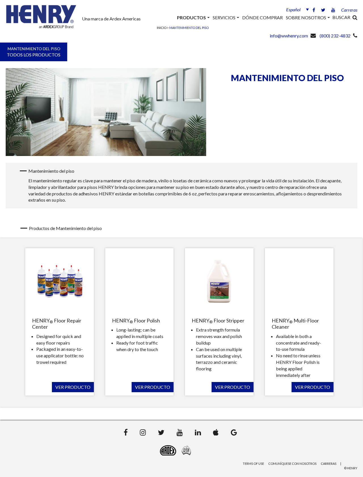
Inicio (161, 27)
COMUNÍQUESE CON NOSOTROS (292, 463)
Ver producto (72, 387)
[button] (296, 9)
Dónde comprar (262, 17)
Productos (192, 17)
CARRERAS (328, 463)
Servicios (224, 17)
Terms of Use (253, 463)
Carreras (349, 9)
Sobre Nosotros (306, 17)
